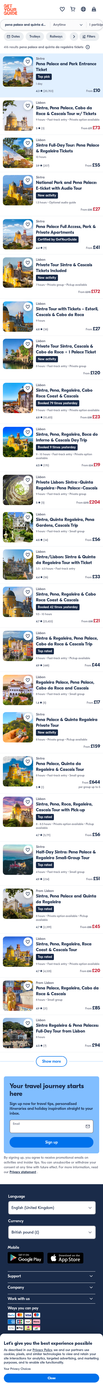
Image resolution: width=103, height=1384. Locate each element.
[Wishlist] (62, 9)
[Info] (87, 47)
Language (16, 1196)
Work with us (19, 1299)
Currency (15, 1221)
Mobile (13, 1247)
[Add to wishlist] (27, 61)
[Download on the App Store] (65, 1259)
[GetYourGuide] (10, 9)
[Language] (83, 9)
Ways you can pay (23, 1308)
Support (14, 1276)
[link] (51, 75)
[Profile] (94, 9)
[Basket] (73, 9)
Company (16, 1287)
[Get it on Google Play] (26, 1259)
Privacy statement (23, 1172)
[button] (51, 75)
